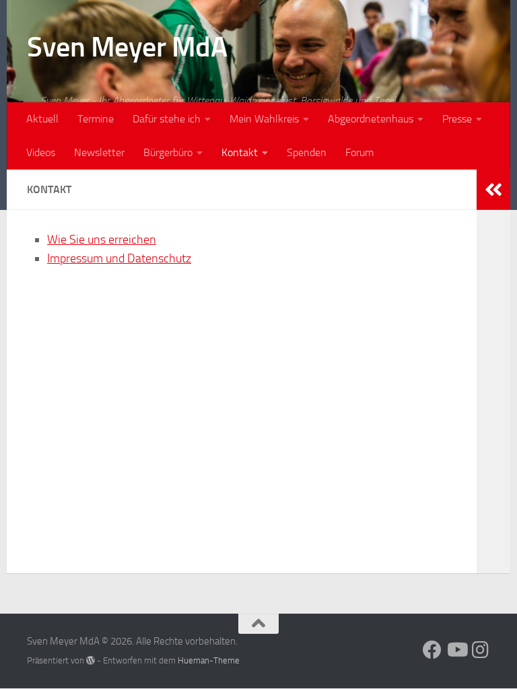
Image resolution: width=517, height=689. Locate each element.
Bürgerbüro (168, 152)
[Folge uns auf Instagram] (480, 650)
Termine (95, 118)
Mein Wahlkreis (264, 118)
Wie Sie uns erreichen (101, 239)
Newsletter (99, 152)
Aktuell (42, 118)
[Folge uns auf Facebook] (432, 650)
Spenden (306, 152)
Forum (359, 152)
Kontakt (239, 152)
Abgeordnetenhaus (370, 118)
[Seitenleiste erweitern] (493, 190)
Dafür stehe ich (167, 118)
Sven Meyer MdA (127, 47)
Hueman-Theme (209, 660)
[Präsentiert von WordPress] (90, 660)
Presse (457, 118)
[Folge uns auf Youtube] (456, 650)
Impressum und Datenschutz (119, 258)
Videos (40, 152)
